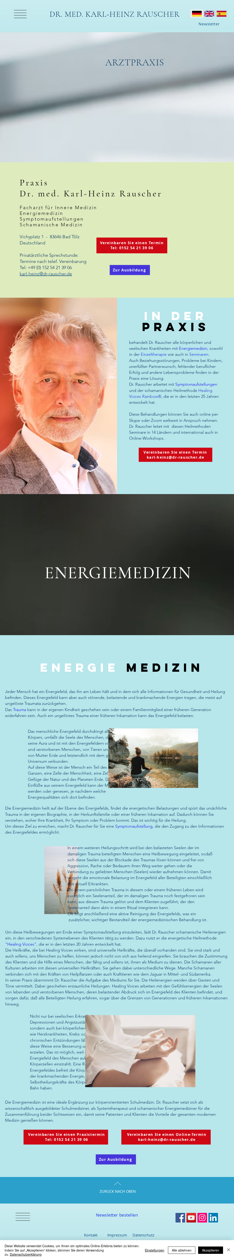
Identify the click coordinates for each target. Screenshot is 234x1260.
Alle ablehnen (181, 1250)
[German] (197, 13)
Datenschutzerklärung (26, 1254)
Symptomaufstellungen (196, 384)
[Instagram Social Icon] (202, 1218)
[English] (209, 13)
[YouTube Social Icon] (191, 1218)
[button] (20, 14)
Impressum (117, 1235)
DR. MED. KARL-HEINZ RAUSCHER (115, 14)
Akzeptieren (210, 1250)
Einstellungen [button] (154, 1250)
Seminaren (198, 354)
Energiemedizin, (194, 348)
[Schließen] (228, 1250)
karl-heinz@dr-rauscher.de (46, 273)
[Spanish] (221, 13)
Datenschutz (143, 1235)
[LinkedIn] (213, 1218)
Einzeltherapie (154, 354)
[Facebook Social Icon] (180, 1218)
